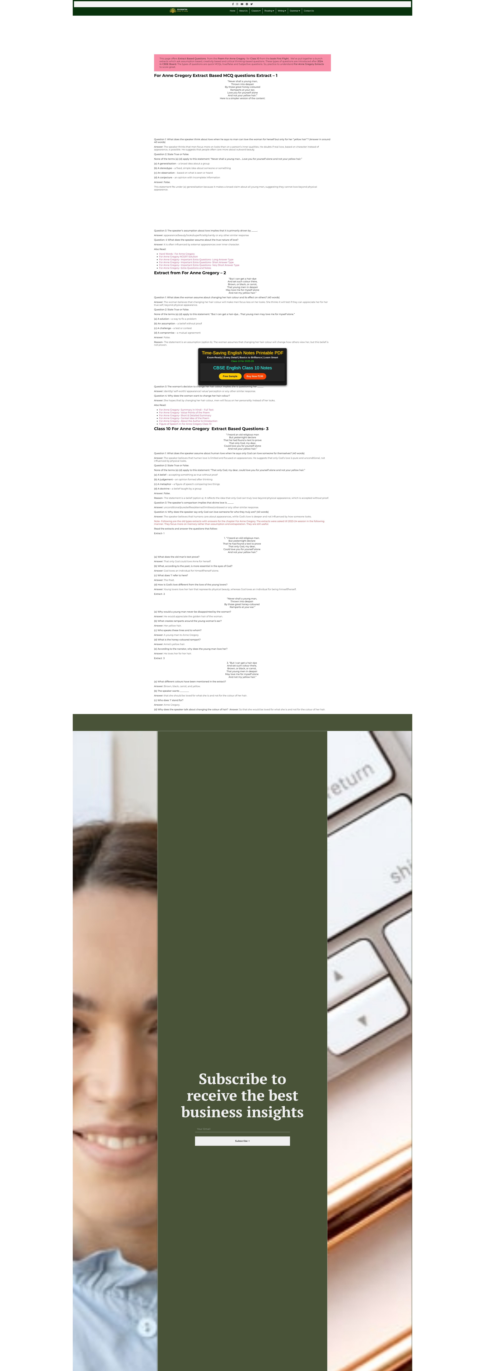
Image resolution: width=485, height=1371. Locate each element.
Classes (255, 11)
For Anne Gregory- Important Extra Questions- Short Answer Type (196, 262)
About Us (243, 11)
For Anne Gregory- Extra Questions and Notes (185, 268)
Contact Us (309, 11)
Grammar (294, 11)
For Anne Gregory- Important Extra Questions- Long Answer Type (196, 259)
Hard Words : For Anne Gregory (177, 253)
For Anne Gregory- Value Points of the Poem (184, 412)
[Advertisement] (148, 34)
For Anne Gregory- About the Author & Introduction (188, 421)
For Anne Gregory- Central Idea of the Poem (184, 418)
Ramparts (235, 89)
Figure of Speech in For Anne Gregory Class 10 (185, 424)
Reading (268, 11)
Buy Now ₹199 (255, 376)
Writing (281, 11)
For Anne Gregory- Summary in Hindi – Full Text (186, 409)
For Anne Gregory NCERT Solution (178, 256)
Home (232, 11)
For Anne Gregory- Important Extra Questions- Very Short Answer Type (199, 265)
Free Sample (230, 376)
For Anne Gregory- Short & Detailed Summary (185, 415)
